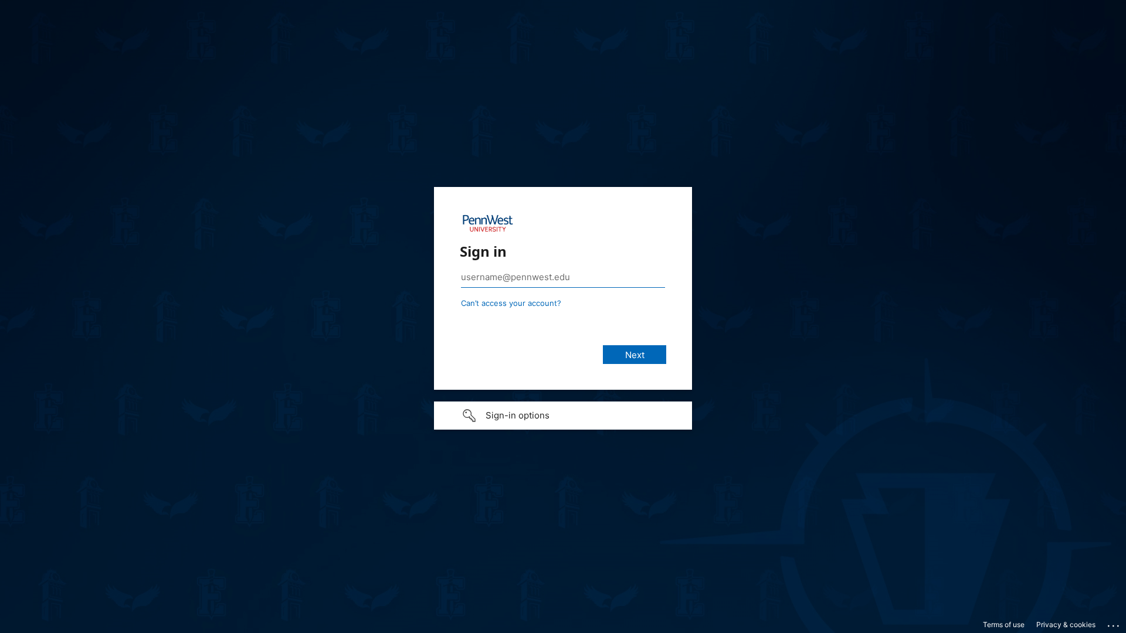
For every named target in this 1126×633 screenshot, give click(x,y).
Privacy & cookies (1066, 624)
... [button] (1114, 623)
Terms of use (1004, 624)
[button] (563, 415)
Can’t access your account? (511, 303)
